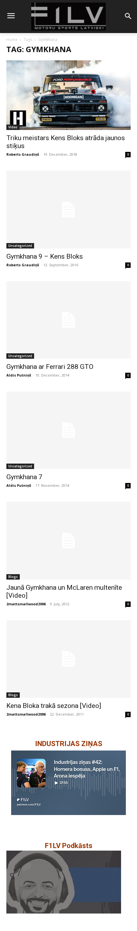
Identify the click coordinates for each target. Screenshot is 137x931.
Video (13, 127)
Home (12, 39)
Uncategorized (20, 245)
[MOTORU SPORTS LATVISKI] (68, 17)
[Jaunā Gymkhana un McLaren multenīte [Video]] (68, 540)
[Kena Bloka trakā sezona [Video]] (68, 659)
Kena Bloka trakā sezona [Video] (53, 706)
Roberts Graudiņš (22, 154)
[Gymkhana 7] (68, 430)
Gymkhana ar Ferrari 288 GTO (49, 366)
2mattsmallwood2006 (26, 603)
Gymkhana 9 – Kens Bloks (44, 256)
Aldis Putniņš (18, 375)
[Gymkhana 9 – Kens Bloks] (68, 209)
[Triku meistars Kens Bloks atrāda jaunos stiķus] (68, 95)
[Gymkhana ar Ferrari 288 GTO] (68, 320)
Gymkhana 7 (24, 477)
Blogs (13, 576)
